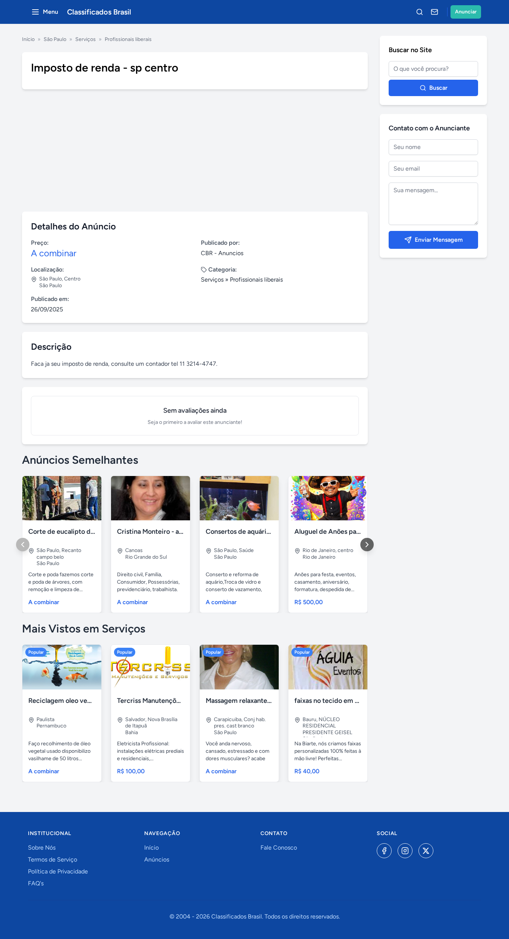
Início (28, 39)
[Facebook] (384, 850)
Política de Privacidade (58, 871)
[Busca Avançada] (419, 12)
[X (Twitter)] (425, 850)
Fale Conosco (278, 847)
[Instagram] (405, 850)
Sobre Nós (42, 847)
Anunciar (466, 12)
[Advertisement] (195, 150)
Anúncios (156, 859)
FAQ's (36, 883)
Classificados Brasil (99, 11)
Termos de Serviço (52, 859)
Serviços (85, 39)
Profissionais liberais (128, 39)
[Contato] (434, 12)
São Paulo (55, 39)
